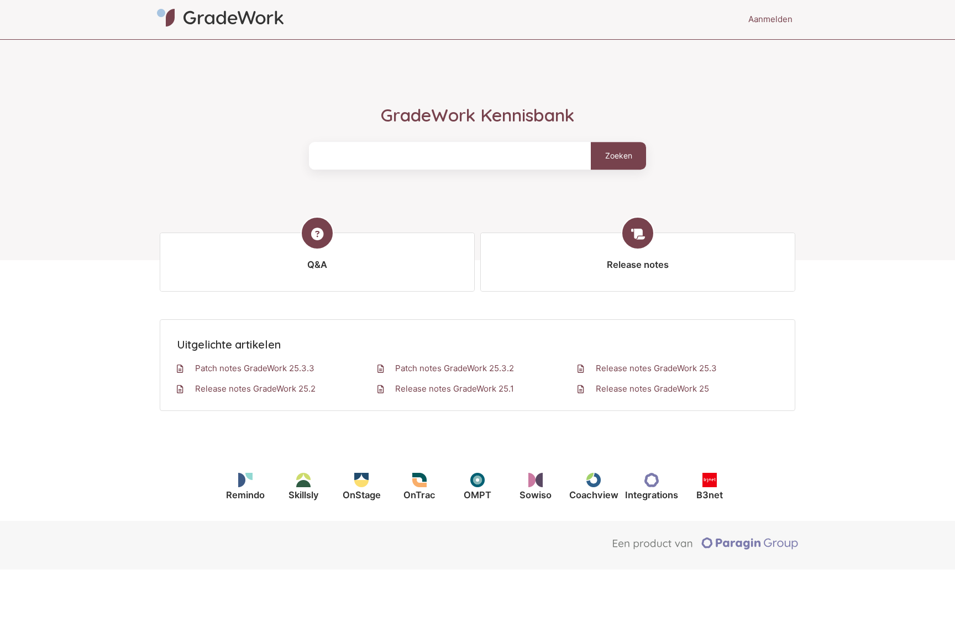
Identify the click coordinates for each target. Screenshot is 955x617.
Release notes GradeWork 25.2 (255, 388)
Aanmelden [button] (770, 19)
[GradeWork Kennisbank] (220, 20)
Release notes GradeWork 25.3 (656, 368)
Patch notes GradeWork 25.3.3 (254, 368)
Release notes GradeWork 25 (652, 388)
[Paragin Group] (705, 546)
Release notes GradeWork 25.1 (454, 388)
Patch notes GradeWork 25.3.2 (454, 368)
